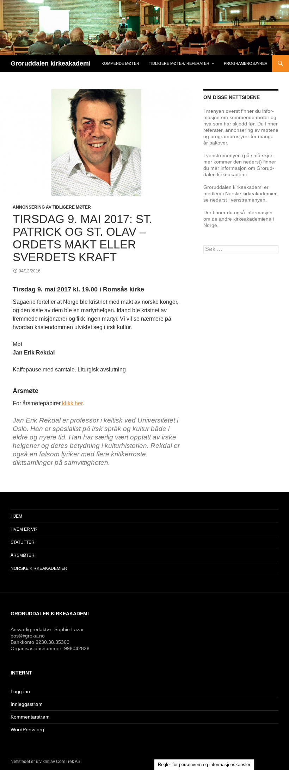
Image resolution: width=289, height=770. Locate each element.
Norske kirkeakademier (39, 568)
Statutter (23, 542)
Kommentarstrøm (30, 717)
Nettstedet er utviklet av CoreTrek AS (45, 761)
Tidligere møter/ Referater (179, 63)
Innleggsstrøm (27, 704)
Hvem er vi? (24, 529)
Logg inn (20, 691)
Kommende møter (120, 63)
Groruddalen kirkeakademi (51, 63)
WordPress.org (27, 729)
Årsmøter (23, 555)
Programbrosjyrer (246, 63)
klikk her (71, 403)
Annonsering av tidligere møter (52, 207)
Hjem (16, 516)
